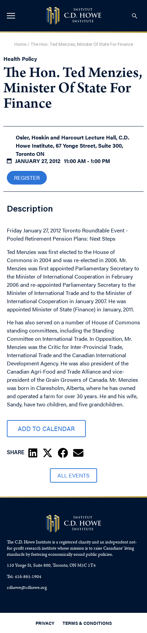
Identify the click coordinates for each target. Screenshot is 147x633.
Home (20, 44)
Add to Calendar (46, 428)
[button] (32, 453)
